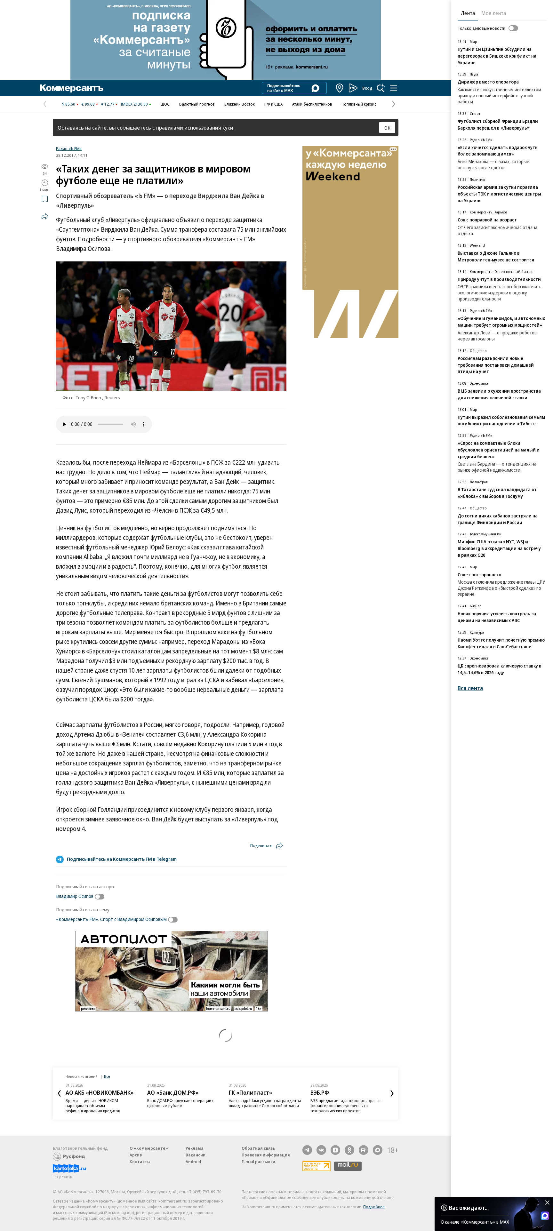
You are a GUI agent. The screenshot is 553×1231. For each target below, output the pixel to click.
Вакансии (195, 1155)
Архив (136, 1155)
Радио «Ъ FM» (69, 148)
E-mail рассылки (258, 1161)
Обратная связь (258, 1148)
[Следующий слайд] (392, 1093)
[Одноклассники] (349, 1150)
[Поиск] (381, 88)
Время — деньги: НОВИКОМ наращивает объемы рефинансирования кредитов (93, 1106)
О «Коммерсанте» (149, 1148)
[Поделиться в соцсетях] (45, 216)
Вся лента (470, 688)
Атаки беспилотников (312, 104)
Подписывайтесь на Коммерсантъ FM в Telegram (122, 859)
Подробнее (374, 1207)
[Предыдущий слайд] (59, 1093)
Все (107, 1076)
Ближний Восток (239, 104)
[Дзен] (335, 1150)
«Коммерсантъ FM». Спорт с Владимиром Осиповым (111, 919)
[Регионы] (340, 88)
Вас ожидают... (469, 1207)
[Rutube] (363, 1150)
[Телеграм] (307, 1150)
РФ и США (273, 104)
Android (193, 1161)
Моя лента (493, 13)
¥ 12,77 (107, 104)
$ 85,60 (68, 104)
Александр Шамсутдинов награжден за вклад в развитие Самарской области (265, 1103)
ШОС (165, 104)
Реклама (195, 1148)
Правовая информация (266, 1155)
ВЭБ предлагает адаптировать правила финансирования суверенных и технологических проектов (346, 1106)
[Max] (377, 1150)
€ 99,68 (88, 104)
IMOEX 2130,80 (134, 104)
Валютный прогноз (197, 104)
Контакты (140, 1161)
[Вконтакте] (321, 1150)
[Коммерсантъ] (71, 88)
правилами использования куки (194, 127)
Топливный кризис (359, 104)
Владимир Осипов (74, 896)
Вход (367, 88)
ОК (387, 127)
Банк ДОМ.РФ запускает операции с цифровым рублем (180, 1103)
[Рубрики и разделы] (393, 88)
